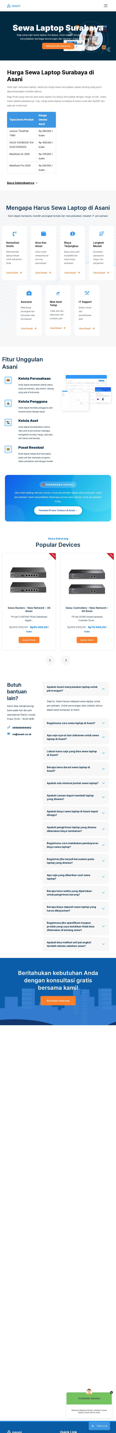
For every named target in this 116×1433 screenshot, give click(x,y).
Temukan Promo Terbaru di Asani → (58, 510)
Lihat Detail (12, 273)
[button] (50, 660)
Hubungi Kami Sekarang (58, 46)
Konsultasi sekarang (58, 1000)
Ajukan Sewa (29, 640)
